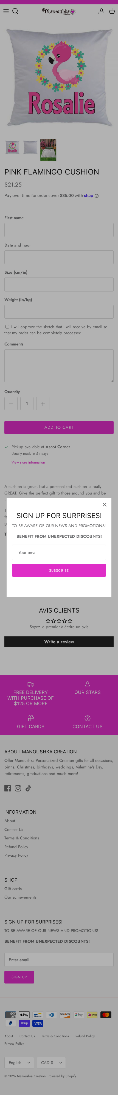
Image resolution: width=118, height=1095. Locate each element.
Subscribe (59, 570)
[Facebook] (51, 587)
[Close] (105, 505)
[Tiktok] (67, 587)
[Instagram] (59, 587)
